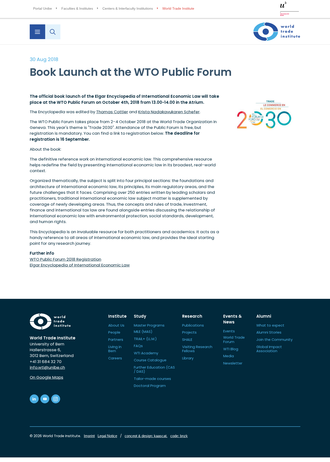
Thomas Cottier (112, 112)
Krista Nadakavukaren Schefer (169, 112)
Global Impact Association (269, 349)
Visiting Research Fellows (197, 349)
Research (192, 316)
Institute (117, 316)
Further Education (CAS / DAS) (154, 369)
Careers (115, 358)
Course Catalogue (150, 360)
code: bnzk (179, 436)
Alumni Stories (268, 332)
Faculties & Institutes (77, 8)
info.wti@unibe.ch (47, 367)
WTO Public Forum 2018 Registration (65, 259)
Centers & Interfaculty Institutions (127, 8)
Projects (189, 332)
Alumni (263, 316)
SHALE (187, 339)
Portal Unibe (42, 8)
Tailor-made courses (152, 378)
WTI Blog (230, 348)
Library (188, 358)
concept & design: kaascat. (146, 436)
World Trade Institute (178, 8)
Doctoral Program (150, 385)
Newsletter (232, 363)
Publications (193, 325)
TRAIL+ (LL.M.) (145, 338)
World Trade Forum (234, 339)
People (114, 332)
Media (228, 355)
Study (140, 316)
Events (229, 331)
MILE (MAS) (143, 331)
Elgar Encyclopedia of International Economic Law (80, 265)
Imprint (89, 436)
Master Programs (149, 325)
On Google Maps (46, 377)
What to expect (270, 325)
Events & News (232, 319)
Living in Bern (115, 349)
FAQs (138, 345)
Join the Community (274, 339)
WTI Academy (146, 353)
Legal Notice (107, 436)
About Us (116, 325)
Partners (115, 339)
